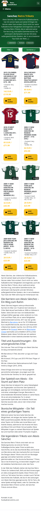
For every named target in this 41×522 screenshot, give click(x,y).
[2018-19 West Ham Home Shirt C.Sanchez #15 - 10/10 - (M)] (10, 116)
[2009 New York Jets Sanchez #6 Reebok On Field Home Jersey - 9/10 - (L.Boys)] (10, 227)
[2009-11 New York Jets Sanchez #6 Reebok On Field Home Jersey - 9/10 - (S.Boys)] (31, 227)
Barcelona (14, 322)
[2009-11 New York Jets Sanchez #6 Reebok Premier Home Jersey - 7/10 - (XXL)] (31, 116)
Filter (9, 50)
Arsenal (14, 329)
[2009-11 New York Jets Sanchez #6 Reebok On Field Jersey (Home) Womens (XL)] (10, 173)
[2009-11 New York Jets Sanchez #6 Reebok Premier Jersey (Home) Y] (31, 173)
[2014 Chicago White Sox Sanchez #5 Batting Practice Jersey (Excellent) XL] (31, 61)
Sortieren (30, 50)
